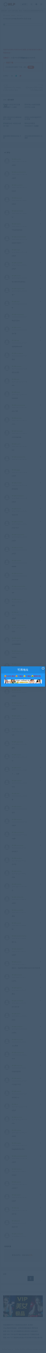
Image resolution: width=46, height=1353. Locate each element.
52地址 (20, 676)
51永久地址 (10, 676)
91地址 (28, 676)
